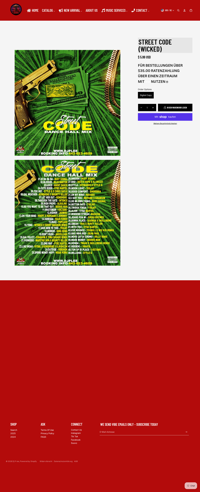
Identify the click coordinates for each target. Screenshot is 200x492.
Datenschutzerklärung (63, 461)
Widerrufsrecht (46, 461)
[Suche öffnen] (178, 10)
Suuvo (74, 443)
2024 (13, 437)
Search (13, 430)
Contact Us (76, 430)
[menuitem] (32, 10)
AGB (76, 461)
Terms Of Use (47, 430)
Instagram (76, 433)
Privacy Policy (47, 433)
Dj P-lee (16, 461)
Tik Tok (74, 436)
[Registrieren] (186, 432)
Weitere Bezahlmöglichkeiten (165, 123)
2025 (13, 433)
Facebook (76, 440)
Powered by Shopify (28, 461)
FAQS (43, 437)
